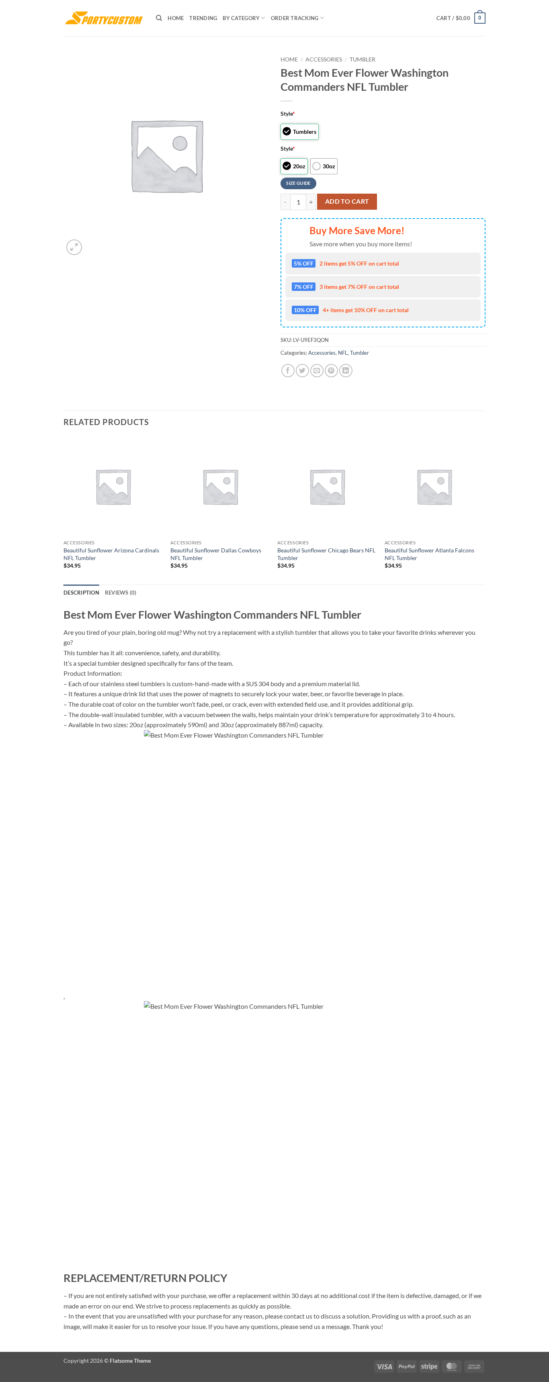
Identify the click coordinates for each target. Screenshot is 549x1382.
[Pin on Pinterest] (331, 370)
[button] (460, 18)
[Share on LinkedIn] (345, 370)
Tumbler (362, 59)
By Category (241, 18)
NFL (343, 353)
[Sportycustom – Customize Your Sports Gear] (104, 18)
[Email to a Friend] (317, 370)
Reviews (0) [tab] (121, 592)
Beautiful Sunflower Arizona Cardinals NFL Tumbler (111, 554)
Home (176, 18)
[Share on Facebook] (288, 370)
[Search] (159, 18)
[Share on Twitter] (302, 370)
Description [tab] (81, 592)
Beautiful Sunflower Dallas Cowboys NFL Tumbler (215, 554)
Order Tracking (295, 18)
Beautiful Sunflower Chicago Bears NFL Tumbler (326, 554)
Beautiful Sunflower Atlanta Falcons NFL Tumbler (429, 554)
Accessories (323, 59)
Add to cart (347, 201)
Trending (203, 18)
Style (288, 113)
